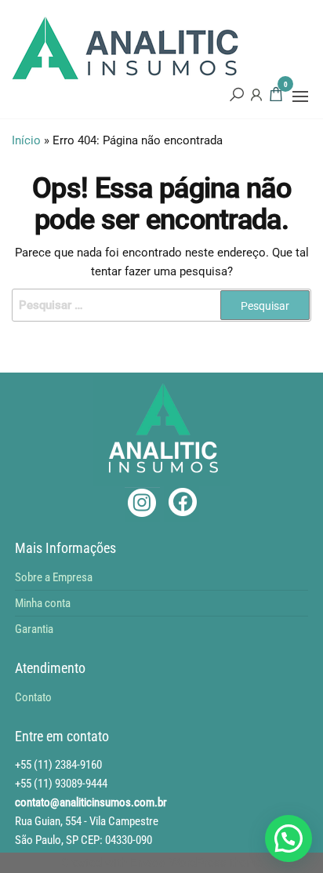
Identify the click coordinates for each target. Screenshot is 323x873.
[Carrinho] (276, 96)
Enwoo (148, 863)
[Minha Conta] (256, 94)
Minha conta (43, 603)
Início (26, 140)
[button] (300, 96)
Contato (33, 697)
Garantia (34, 629)
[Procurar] (236, 94)
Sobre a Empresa (54, 577)
